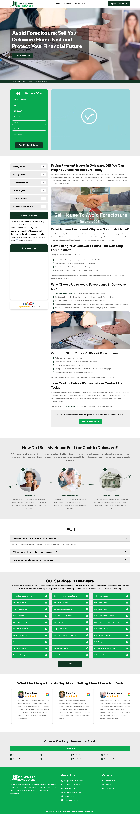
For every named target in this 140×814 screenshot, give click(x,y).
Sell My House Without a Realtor (66, 596)
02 (64, 469)
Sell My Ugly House (101, 642)
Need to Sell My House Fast (23, 655)
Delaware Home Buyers (69, 811)
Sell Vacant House (101, 629)
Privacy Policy (69, 796)
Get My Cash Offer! (29, 145)
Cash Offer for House (61, 642)
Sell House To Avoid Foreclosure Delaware (32, 81)
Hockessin (47, 759)
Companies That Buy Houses (105, 648)
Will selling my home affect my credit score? (35, 552)
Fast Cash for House (71, 788)
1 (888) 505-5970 (119, 4)
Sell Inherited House (20, 642)
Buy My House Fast (61, 603)
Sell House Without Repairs (104, 616)
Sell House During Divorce (63, 616)
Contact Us (80, 4)
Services (67, 4)
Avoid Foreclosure (20, 635)
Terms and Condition (71, 800)
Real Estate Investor (61, 648)
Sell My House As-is (20, 629)
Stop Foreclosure (60, 629)
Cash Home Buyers (20, 609)
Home (57, 4)
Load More (70, 664)
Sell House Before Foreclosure (65, 635)
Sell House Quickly (101, 596)
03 (105, 469)
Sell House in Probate (61, 622)
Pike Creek (77, 759)
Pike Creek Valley (110, 755)
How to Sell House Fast (102, 635)
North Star (77, 755)
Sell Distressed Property (63, 609)
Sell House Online (100, 655)
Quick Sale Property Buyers (23, 596)
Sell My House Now (20, 648)
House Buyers (59, 655)
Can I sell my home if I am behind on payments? (36, 538)
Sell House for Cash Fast (73, 792)
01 (23, 469)
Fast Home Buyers (101, 603)
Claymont (16, 759)
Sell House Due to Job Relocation (106, 622)
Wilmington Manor (110, 759)
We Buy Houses (19, 616)
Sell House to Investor (72, 785)
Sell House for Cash (20, 622)
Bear (14, 755)
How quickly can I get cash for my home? (33, 560)
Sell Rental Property (101, 609)
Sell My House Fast (20, 603)
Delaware (46, 755)
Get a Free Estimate (90, 421)
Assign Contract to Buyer (73, 781)
